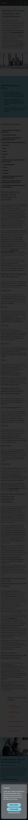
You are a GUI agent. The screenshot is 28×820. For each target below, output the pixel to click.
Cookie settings (14, 812)
